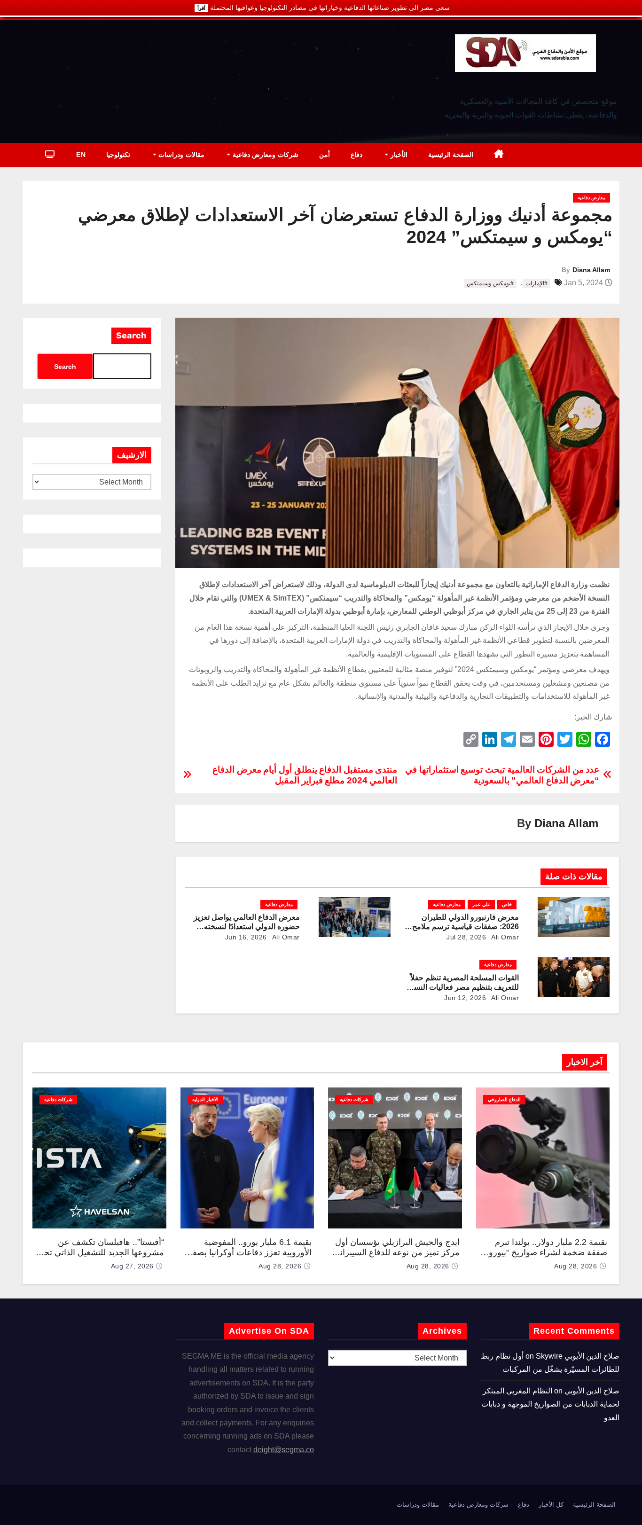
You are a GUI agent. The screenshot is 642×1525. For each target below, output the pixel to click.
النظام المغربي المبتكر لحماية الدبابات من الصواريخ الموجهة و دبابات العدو (550, 1404)
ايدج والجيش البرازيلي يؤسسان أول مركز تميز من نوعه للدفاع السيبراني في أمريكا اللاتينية (396, 1252)
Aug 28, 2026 (575, 1266)
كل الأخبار (551, 1504)
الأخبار (397, 154)
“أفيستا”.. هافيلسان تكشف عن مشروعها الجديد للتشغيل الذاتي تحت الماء (100, 1252)
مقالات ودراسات (180, 154)
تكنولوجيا (118, 154)
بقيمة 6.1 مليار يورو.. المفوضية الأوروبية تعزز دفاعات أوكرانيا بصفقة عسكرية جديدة (248, 1252)
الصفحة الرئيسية (451, 154)
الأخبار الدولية (205, 1099)
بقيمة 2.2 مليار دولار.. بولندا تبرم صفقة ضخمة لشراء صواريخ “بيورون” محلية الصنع (543, 1252)
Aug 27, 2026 (132, 1266)
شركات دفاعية (354, 1099)
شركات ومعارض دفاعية (264, 154)
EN (81, 154)
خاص (507, 904)
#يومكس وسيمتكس (490, 283)
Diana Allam (591, 270)
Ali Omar (504, 937)
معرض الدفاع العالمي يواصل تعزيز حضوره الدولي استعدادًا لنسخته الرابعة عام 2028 (247, 926)
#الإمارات (536, 283)
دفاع (356, 154)
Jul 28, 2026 (466, 937)
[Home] (499, 155)
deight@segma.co (283, 1450)
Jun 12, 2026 (465, 997)
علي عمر (481, 904)
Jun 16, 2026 (246, 937)
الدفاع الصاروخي (504, 1099)
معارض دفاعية (591, 197)
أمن (324, 154)
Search (131, 335)
